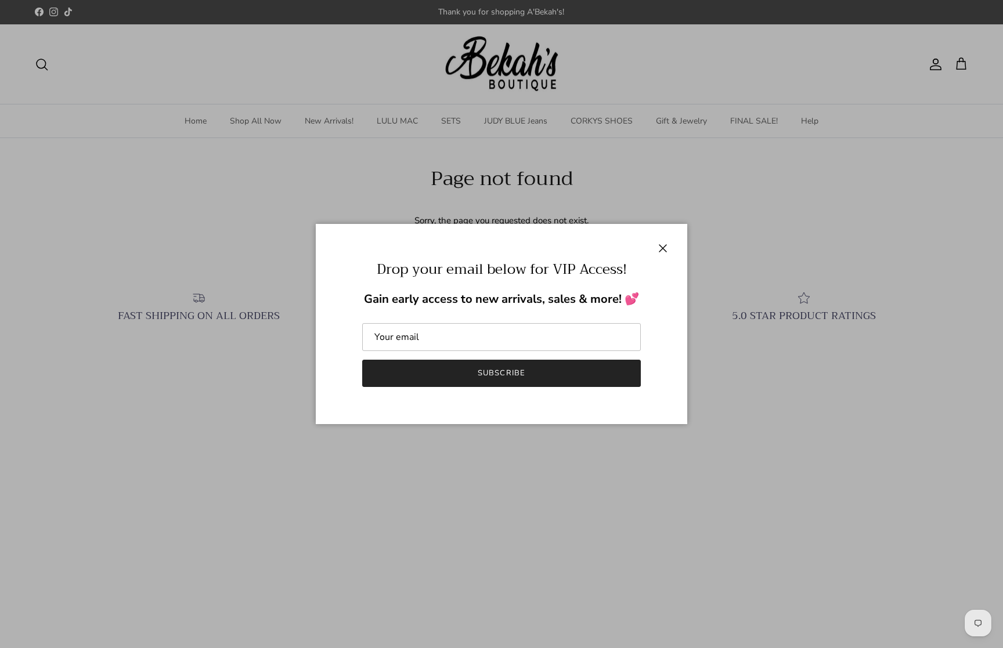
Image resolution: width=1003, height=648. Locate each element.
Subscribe (501, 373)
